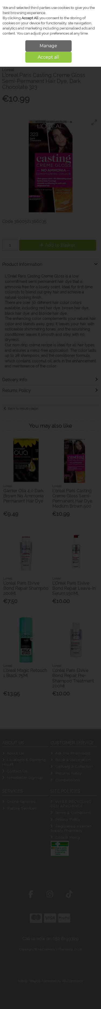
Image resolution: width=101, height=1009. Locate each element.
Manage (48, 45)
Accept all (48, 57)
